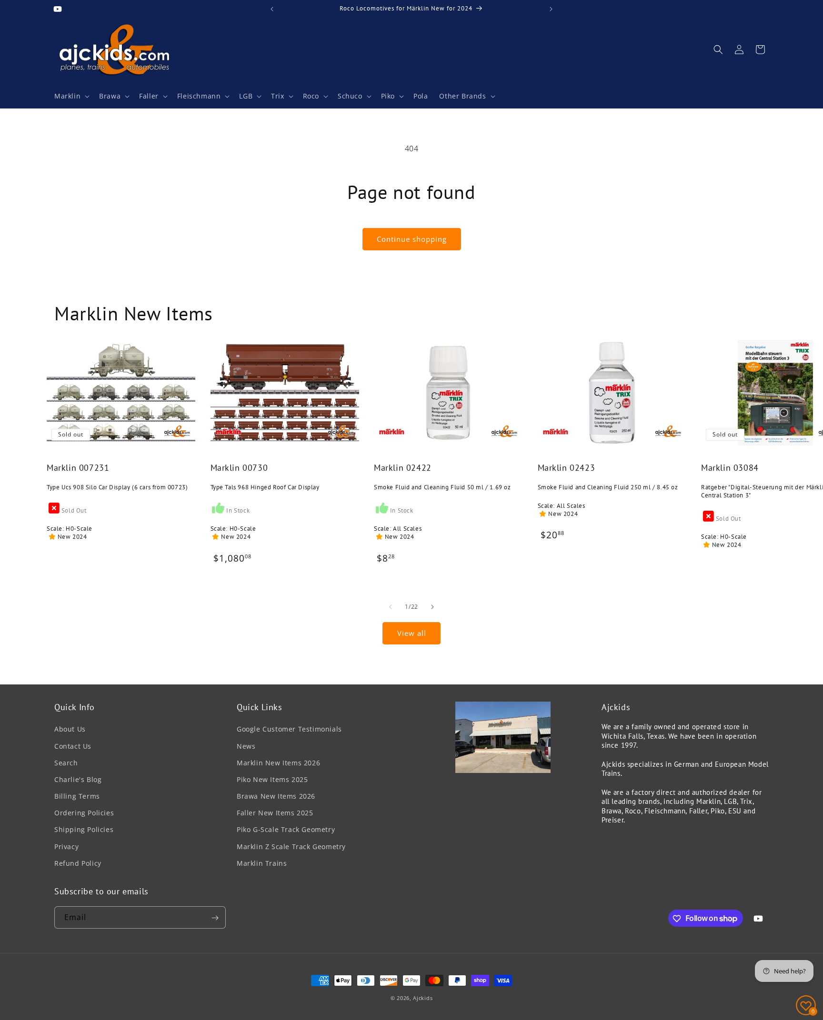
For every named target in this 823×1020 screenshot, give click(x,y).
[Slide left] (390, 606)
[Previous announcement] (271, 9)
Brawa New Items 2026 (276, 796)
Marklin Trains (262, 863)
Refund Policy (77, 863)
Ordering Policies (84, 812)
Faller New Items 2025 (275, 812)
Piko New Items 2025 (272, 779)
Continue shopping (412, 239)
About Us (70, 729)
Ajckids (422, 997)
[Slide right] (432, 606)
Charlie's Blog (77, 779)
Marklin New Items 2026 (278, 762)
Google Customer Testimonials (289, 729)
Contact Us (72, 746)
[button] (71, 96)
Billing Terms (77, 796)
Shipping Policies (83, 829)
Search (66, 762)
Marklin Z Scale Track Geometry (291, 846)
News (246, 746)
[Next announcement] (551, 9)
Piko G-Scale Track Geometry (286, 829)
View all (411, 633)
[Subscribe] (214, 918)
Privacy (66, 846)
